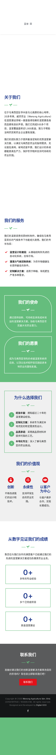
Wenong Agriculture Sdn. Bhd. (37, 699)
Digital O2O (41, 705)
